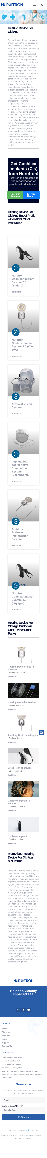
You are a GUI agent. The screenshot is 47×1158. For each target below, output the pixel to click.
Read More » (17, 292)
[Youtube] (29, 1010)
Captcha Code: (12, 1105)
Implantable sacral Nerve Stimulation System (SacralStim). (20, 468)
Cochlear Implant (17, 836)
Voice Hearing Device (20, 768)
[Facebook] (18, 1010)
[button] (42, 5)
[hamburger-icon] (34, 5)
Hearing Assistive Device (22, 702)
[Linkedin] (23, 1010)
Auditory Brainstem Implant (23, 735)
